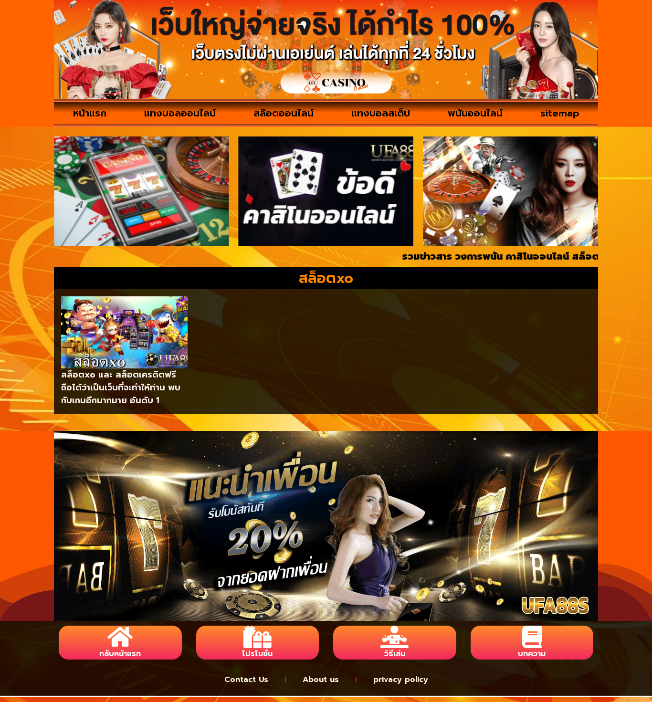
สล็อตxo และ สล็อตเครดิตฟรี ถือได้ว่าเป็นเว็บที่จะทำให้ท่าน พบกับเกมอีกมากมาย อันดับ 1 (120, 387)
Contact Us (246, 679)
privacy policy (400, 679)
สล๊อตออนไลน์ (283, 113)
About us (321, 679)
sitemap (559, 113)
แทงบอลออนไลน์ (180, 113)
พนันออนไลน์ (475, 113)
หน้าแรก (89, 113)
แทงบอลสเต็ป (380, 113)
